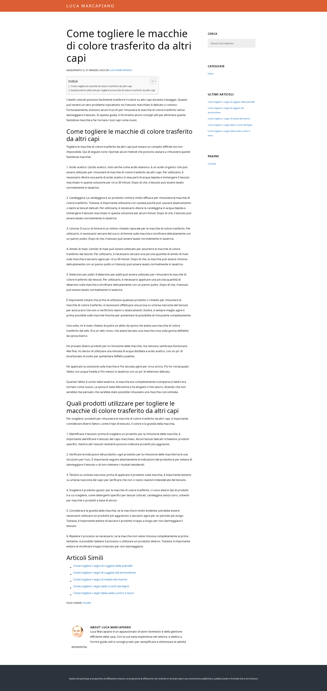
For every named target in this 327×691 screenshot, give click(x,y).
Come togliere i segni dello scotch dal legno (230, 124)
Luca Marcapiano (90, 6)
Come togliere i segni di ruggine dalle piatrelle (231, 101)
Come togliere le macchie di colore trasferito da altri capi (101, 86)
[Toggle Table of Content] (151, 81)
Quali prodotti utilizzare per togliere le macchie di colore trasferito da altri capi (113, 90)
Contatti (212, 163)
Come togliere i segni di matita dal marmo (229, 118)
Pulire (87, 602)
